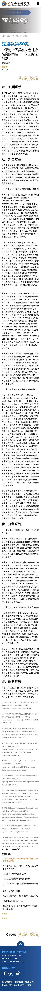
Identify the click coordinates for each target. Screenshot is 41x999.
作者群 (5, 914)
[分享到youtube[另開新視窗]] (17, 973)
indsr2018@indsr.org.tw (16, 961)
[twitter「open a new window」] (25, 78)
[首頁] (4, 36)
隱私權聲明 (7, 982)
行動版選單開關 (38, 3)
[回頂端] (20, 945)
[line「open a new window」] (31, 78)
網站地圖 (19, 982)
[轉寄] (36, 78)
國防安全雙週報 (22, 36)
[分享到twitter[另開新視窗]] (10, 973)
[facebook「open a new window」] (20, 78)
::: (2, 36)
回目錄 (5, 918)
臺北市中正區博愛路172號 (11, 956)
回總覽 (12, 934)
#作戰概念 (6, 849)
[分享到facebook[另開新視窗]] (4, 973)
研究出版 (10, 36)
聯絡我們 (29, 982)
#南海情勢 (16, 849)
